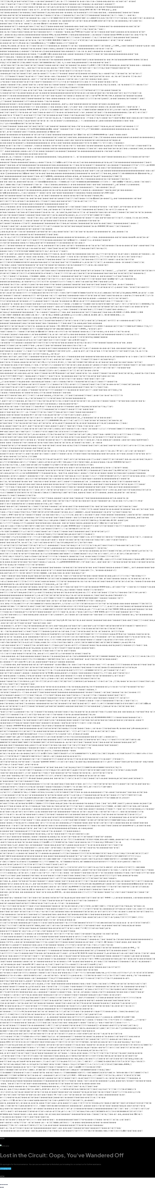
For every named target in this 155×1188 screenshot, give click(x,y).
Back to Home (5, 1169)
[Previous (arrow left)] (1, 1187)
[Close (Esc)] (7, 1184)
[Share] (5, 1184)
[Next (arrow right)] (3, 1187)
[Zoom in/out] (1, 1184)
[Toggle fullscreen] (3, 1184)
